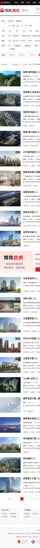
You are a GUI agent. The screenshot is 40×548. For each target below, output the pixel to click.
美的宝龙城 (28, 212)
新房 (22, 2)
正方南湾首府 (29, 152)
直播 (34, 2)
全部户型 (33, 485)
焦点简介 (5, 513)
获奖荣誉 (13, 513)
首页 (16, 2)
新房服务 (27, 513)
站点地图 (13, 516)
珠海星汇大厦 (29, 478)
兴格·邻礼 (27, 298)
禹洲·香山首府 (30, 132)
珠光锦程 (27, 458)
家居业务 (36, 513)
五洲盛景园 (28, 318)
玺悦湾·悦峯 (29, 112)
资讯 (28, 2)
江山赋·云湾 (29, 378)
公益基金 (27, 516)
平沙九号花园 (29, 338)
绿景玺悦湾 (28, 192)
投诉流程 (5, 516)
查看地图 (35, 76)
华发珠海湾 (28, 278)
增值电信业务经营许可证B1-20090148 (27, 537)
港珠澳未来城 (29, 418)
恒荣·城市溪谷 (30, 72)
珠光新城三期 (29, 438)
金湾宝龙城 (28, 232)
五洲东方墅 (28, 358)
